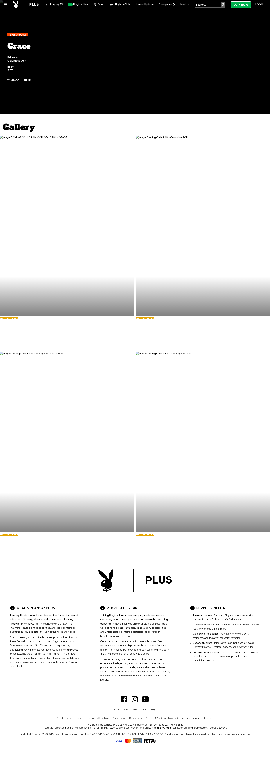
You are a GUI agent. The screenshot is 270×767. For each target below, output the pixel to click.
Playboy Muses (17, 35)
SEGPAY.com (164, 728)
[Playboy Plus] (26, 4)
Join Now (241, 4)
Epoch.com (60, 728)
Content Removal (218, 728)
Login (259, 4)
